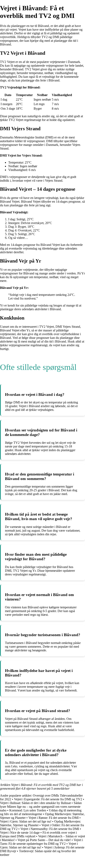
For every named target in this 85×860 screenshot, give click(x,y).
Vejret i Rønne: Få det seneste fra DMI (53, 817)
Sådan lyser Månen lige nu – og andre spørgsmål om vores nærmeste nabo (41, 806)
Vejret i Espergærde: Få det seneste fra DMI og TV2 (48, 799)
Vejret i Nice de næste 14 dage (20, 832)
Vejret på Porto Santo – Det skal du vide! (44, 840)
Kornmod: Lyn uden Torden (27, 810)
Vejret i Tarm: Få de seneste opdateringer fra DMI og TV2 (41, 841)
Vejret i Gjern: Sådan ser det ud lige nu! (25, 821)
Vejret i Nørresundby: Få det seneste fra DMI (49, 829)
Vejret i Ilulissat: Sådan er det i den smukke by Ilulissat (35, 803)
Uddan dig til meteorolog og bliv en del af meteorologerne (40, 812)
